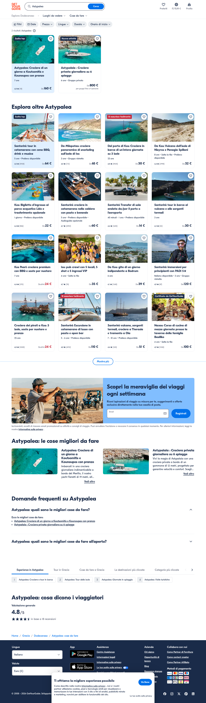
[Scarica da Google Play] (82, 654)
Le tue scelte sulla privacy (109, 667)
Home (15, 635)
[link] (33, 64)
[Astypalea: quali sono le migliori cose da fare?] (190, 509)
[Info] (34, 31)
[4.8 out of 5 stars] (21, 619)
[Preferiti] (163, 4)
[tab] (30, 570)
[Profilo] (189, 4)
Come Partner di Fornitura (180, 652)
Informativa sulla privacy (31, 429)
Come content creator (178, 657)
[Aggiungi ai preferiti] (51, 39)
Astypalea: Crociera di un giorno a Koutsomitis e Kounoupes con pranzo (54, 521)
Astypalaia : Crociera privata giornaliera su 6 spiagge (44, 524)
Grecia (26, 635)
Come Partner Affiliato (178, 662)
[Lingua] (176, 4)
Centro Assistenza (106, 652)
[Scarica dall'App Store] (82, 667)
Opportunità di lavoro (151, 659)
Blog (146, 666)
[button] (33, 64)
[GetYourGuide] (16, 6)
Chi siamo (149, 652)
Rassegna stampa (153, 671)
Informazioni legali (106, 657)
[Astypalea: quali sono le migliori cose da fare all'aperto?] (190, 541)
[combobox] (56, 6)
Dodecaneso (41, 635)
